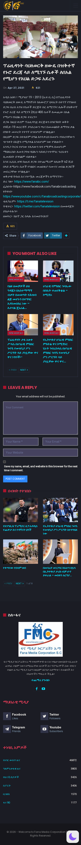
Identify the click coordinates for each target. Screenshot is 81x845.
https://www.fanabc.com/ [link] (31, 181)
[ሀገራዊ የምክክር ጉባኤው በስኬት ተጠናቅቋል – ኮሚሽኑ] (58, 271)
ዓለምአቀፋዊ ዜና (11, 768)
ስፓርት (7, 785)
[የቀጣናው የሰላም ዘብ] (20, 551)
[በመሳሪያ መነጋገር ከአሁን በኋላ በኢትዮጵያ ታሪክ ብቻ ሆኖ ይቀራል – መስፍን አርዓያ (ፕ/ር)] (60, 551)
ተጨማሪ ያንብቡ (40, 680)
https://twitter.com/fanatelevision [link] (37, 206)
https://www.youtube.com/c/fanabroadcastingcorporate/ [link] (42, 196)
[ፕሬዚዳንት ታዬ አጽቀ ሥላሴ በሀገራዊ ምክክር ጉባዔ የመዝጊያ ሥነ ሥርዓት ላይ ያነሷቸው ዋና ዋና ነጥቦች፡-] (22, 324)
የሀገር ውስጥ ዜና (16, 279)
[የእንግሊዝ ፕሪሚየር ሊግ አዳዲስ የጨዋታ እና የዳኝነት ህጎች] (20, 510)
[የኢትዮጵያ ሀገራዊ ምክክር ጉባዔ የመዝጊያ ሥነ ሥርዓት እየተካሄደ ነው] (60, 510)
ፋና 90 (6, 802)
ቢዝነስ (6, 794)
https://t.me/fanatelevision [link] (35, 201)
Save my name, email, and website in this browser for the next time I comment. (40, 468)
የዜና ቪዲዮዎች (11, 777)
